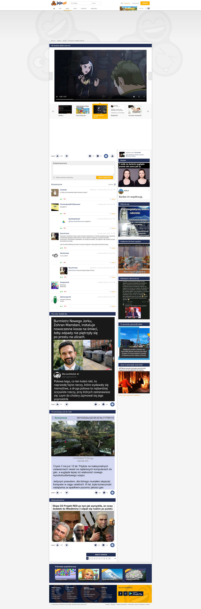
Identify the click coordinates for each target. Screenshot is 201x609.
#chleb (137, 155)
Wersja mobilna (55, 589)
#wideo (133, 156)
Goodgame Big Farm (72, 598)
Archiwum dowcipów (56, 594)
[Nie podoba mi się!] (69, 156)
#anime (141, 155)
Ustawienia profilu (88, 596)
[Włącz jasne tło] (146, 8)
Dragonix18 (64, 282)
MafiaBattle (70, 591)
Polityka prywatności (107, 594)
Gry (60, 8)
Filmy (75, 8)
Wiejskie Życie (70, 593)
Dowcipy (83, 8)
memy (59, 40)
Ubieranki (94, 8)
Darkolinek (64, 253)
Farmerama (70, 589)
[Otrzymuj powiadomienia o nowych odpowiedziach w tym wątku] (114, 204)
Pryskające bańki (55, 596)
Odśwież (110, 184)
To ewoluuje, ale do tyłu (61, 412)
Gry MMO (70, 587)
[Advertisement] (100, 134)
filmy (65, 40)
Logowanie (86, 592)
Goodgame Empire (72, 596)
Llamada (63, 190)
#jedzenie (131, 155)
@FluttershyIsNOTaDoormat (76, 221)
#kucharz (128, 156)
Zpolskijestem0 (74, 219)
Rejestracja (87, 591)
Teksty (53, 591)
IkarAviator (64, 233)
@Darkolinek (72, 270)
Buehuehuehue (57, 500)
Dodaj (145, 3)
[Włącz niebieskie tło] (149, 8)
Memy (67, 8)
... (112, 558)
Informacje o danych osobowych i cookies (107, 597)
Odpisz (114, 199)
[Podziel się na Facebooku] (106, 156)
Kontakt (103, 589)
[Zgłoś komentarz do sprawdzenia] (112, 189)
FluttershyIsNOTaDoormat (70, 204)
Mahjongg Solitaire (56, 598)
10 (109, 558)
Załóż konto (135, 3)
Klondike (69, 594)
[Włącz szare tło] (147, 8)
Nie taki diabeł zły (59, 314)
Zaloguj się (127, 3)
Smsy (52, 593)
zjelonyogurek (65, 297)
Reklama (104, 591)
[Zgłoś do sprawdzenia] (112, 156)
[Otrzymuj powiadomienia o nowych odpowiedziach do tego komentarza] (114, 189)
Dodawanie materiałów (89, 594)
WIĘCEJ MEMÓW (101, 554)
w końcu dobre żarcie (76, 40)
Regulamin (104, 593)
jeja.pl (53, 40)
